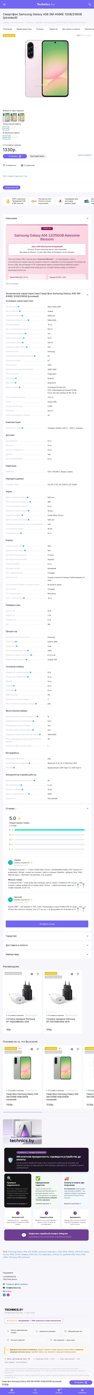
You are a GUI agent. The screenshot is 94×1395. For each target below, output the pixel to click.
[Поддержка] (89, 4)
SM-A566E (32, 1251)
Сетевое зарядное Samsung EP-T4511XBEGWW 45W (60, 1020)
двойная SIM (69, 1254)
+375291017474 (9, 1277)
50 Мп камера (21, 1254)
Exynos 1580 (8, 1254)
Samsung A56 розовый (19, 1257)
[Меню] (4, 4)
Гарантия (53, 29)
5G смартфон (45, 1254)
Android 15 (57, 1254)
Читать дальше (12, 283)
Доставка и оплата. (71, 29)
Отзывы (40, 29)
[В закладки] (37, 974)
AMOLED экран (82, 1251)
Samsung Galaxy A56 (17, 1251)
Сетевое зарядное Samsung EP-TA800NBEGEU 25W (20, 1020)
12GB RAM (62, 1251)
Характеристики (24, 29)
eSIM (5, 1257)
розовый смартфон (47, 1251)
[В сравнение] (31, 974)
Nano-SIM (80, 1254)
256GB (71, 1251)
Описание (7, 29)
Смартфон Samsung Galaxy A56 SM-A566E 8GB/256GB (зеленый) (62, 1097)
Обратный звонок (10, 1279)
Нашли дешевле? (85, 155)
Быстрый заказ (37, 156)
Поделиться (10, 187)
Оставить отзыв (47, 924)
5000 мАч (33, 1254)
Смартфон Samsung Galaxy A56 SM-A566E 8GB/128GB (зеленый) (22, 1097)
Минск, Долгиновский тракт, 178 (18, 1359)
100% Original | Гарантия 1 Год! (15, 176)
